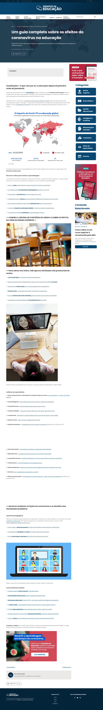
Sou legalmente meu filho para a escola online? (28, 532)
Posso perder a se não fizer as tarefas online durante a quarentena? (33, 527)
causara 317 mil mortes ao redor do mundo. (37, 101)
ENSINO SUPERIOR (8, 17)
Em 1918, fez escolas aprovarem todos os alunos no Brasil (30, 609)
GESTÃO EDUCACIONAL (27, 17)
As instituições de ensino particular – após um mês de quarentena (41, 476)
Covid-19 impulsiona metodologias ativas (30, 463)
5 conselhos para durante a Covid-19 (28, 190)
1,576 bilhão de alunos (22, 105)
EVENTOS (52, 17)
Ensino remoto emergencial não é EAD (29, 420)
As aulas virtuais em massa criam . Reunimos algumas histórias (33, 614)
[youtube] (90, 1)
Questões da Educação (13, 521)
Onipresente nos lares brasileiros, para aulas (27, 300)
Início (55, 697)
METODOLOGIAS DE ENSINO (40, 17)
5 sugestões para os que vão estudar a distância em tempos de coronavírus (33, 199)
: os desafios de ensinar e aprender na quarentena (27, 291)
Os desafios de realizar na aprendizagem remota (26, 212)
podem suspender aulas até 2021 (26, 596)
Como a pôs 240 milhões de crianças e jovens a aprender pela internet (31, 618)
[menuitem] (8, 1)
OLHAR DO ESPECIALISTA (66, 17)
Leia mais (85, 246)
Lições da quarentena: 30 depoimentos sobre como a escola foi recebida (32, 282)
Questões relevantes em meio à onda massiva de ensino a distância (41, 458)
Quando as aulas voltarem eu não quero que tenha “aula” (37, 411)
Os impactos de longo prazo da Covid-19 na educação (34, 454)
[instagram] (92, 1)
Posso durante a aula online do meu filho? (28, 536)
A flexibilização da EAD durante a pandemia (34, 424)
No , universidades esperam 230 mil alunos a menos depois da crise (31, 605)
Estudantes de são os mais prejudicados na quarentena (28, 286)
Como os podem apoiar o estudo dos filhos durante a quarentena (29, 185)
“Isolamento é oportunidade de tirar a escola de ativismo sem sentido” (37, 415)
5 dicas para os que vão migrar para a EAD (24, 194)
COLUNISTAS (59, 17)
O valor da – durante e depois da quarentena (31, 208)
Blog (55, 701)
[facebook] (88, 1)
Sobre (55, 699)
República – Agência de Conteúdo (25, 699)
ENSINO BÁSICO (17, 17)
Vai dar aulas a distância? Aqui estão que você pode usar (30, 203)
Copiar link (18, 53)
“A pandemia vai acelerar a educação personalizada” (35, 449)
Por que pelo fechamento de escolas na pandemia (32, 295)
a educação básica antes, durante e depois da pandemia (36, 402)
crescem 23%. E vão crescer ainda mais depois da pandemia (33, 600)
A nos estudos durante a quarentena (24, 277)
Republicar (55, 703)
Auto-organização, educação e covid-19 (26, 472)
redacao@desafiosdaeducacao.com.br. (18, 523)
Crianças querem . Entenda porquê (23, 591)
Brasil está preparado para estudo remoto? (32, 406)
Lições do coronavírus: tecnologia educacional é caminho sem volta (40, 467)
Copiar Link (13, 683)
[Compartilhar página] (24, 53)
